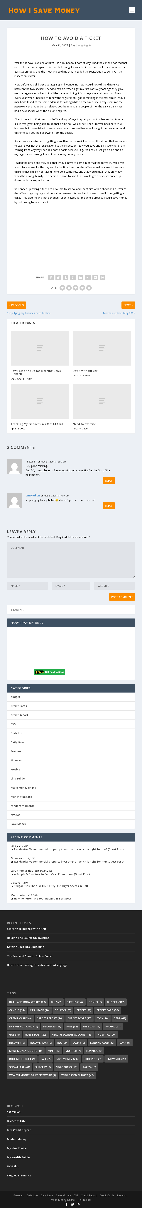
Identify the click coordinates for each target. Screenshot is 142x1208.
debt (120, 1018)
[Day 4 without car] (102, 348)
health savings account (72, 1034)
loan (124, 1042)
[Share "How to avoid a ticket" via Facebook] (51, 277)
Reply (108, 480)
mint (54, 1051)
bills (56, 1002)
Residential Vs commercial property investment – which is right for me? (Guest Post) (69, 849)
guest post (35, 1034)
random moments (22, 806)
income (17, 1042)
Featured (16, 751)
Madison (16, 895)
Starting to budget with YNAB (26, 929)
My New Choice (16, 1148)
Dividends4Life (16, 1121)
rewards (94, 1051)
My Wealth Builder (19, 1157)
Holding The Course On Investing (28, 938)
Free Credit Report (19, 1130)
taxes (89, 1067)
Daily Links (17, 742)
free (72, 1026)
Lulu (13, 846)
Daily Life (32, 1195)
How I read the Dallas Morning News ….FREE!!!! (36, 372)
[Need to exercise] (102, 401)
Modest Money (16, 1139)
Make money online (23, 787)
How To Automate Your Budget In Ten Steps (43, 898)
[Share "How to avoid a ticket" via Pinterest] (73, 277)
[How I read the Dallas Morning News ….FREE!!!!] (40, 348)
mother (73, 1051)
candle (17, 1010)
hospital (106, 1034)
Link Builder (18, 778)
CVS (13, 724)
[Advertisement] (70, 230)
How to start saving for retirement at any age (37, 965)
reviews (15, 815)
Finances (16, 760)
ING (62, 1042)
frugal (112, 1026)
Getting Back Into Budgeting (25, 947)
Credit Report (19, 715)
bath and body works (27, 1002)
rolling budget (22, 1059)
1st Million (14, 1112)
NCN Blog (13, 1166)
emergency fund (23, 1026)
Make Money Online (63, 1200)
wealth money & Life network (32, 1075)
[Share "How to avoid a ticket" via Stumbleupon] (88, 277)
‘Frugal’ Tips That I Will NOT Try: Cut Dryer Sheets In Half (51, 886)
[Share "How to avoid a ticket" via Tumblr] (65, 277)
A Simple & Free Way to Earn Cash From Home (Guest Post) (52, 874)
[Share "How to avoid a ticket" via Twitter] (58, 277)
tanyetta (33, 495)
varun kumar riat (22, 870)
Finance (16, 858)
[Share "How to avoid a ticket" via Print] (102, 277)
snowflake (19, 1067)
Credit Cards (19, 706)
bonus (95, 1002)
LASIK (79, 1042)
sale (45, 1059)
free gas (91, 1026)
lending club (102, 1042)
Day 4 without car (85, 371)
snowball (116, 1059)
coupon (63, 1010)
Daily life (16, 733)
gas (14, 1034)
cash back (39, 1010)
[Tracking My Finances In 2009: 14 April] (40, 401)
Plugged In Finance (19, 1175)
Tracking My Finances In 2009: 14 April (37, 424)
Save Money (18, 824)
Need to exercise (84, 424)
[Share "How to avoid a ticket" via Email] (95, 277)
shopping (92, 1059)
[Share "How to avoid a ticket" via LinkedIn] (80, 277)
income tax (41, 1042)
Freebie (15, 769)
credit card (108, 1010)
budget (15, 697)
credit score (79, 1018)
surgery (43, 1067)
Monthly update (21, 797)
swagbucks (66, 1067)
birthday (75, 1002)
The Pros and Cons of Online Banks (29, 956)
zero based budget (77, 1075)
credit (84, 1010)
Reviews (122, 1195)
